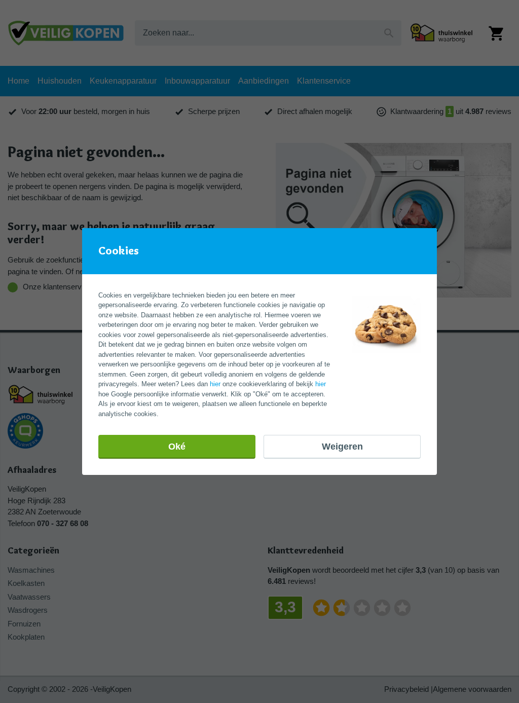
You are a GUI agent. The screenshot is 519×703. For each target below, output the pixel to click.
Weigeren (342, 446)
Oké (177, 446)
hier (215, 384)
